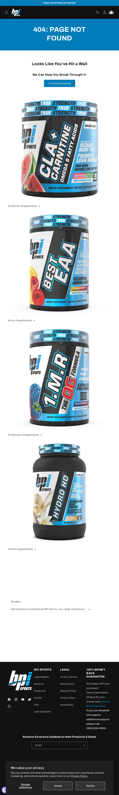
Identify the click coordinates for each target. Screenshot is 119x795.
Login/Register (41, 677)
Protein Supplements (20, 549)
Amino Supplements (20, 320)
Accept (58, 785)
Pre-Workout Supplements (23, 434)
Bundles (16, 601)
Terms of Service (69, 677)
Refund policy (67, 684)
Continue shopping (60, 83)
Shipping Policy (68, 691)
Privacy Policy (67, 698)
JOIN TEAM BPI (42, 712)
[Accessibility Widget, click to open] (5, 789)
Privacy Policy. (79, 776)
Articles (38, 698)
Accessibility (66, 705)
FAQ (36, 705)
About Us (39, 684)
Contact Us (40, 691)
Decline (90, 785)
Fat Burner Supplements (22, 206)
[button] (6, 12)
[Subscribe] (83, 745)
